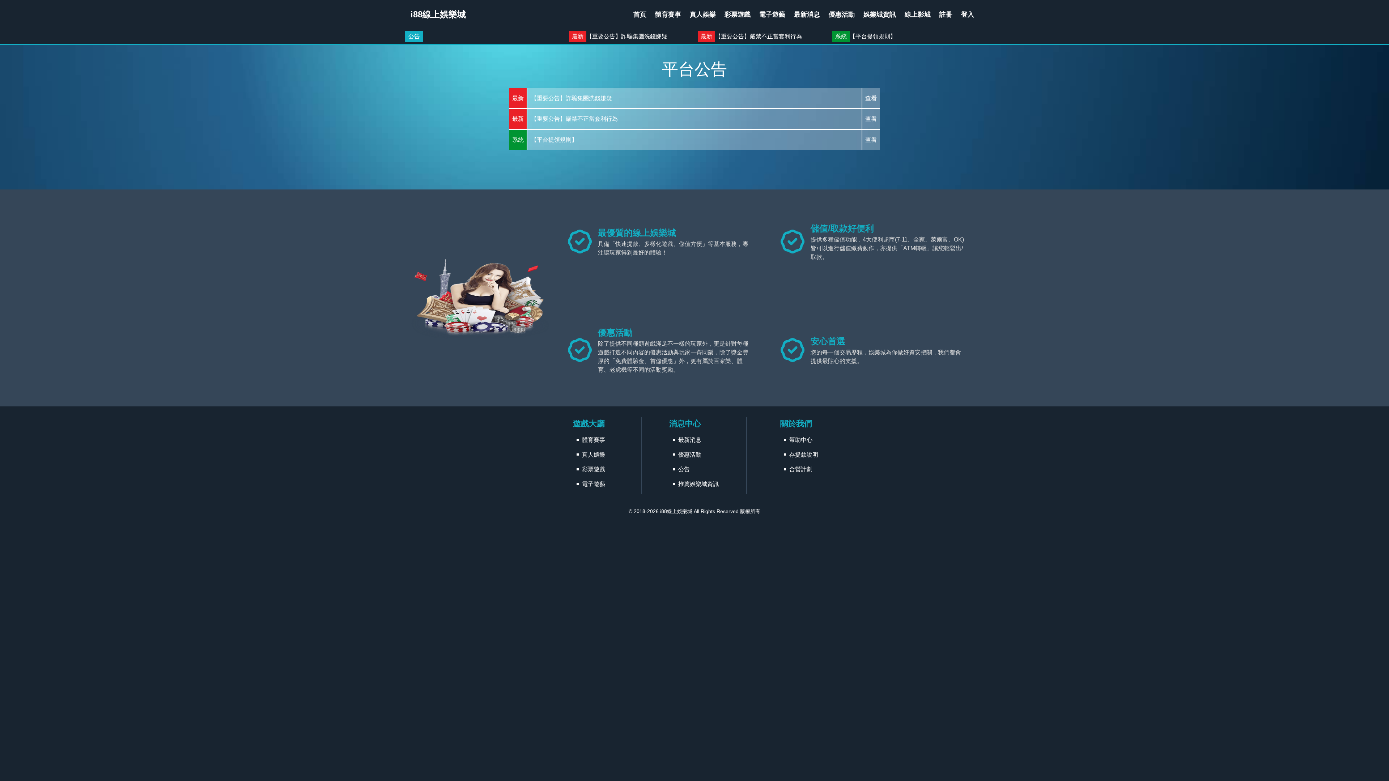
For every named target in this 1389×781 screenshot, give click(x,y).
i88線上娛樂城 (676, 511)
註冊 (945, 14)
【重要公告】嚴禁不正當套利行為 (709, 36)
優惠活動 (842, 14)
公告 (414, 36)
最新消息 (807, 14)
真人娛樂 (703, 14)
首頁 (639, 14)
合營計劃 (800, 469)
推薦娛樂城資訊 (698, 484)
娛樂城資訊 (879, 14)
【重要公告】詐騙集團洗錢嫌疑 (577, 36)
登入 (967, 14)
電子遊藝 (772, 14)
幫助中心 (800, 440)
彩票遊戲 (738, 14)
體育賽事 (668, 14)
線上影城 (918, 14)
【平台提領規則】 (823, 36)
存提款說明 (803, 455)
